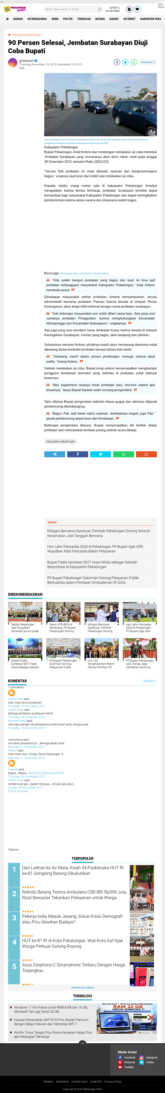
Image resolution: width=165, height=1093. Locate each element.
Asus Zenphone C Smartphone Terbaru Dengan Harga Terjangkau (73, 967)
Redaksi (48, 1081)
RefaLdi (13, 750)
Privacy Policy (113, 1081)
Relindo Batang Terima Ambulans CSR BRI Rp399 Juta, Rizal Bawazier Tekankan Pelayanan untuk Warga (74, 895)
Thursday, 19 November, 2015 (26, 706)
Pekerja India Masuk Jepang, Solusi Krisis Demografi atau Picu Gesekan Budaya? (72, 919)
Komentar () (148, 62)
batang (100, 18)
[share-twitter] (125, 62)
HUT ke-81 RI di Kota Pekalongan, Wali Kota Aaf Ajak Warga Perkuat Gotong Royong (72, 943)
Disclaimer (62, 1081)
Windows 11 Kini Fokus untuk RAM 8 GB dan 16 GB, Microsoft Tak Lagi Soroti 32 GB (51, 1010)
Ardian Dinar (16, 709)
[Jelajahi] (160, 5)
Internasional (37, 18)
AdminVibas (15, 699)
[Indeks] (129, 9)
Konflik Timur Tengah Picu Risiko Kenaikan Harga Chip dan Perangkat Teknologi (53, 1035)
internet (130, 18)
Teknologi (84, 18)
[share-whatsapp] (134, 62)
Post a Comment (18, 791)
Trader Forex (16, 780)
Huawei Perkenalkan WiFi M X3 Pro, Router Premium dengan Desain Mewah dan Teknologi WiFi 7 (51, 1022)
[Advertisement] (24, 133)
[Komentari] (146, 454)
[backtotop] (82, 1044)
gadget (114, 18)
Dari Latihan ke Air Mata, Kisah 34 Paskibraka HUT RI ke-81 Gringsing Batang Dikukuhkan (73, 870)
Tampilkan (148, 681)
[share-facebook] (117, 62)
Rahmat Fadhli (17, 720)
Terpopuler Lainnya (82, 987)
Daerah (18, 18)
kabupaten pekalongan (27, 34)
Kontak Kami (79, 1081)
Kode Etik (96, 1081)
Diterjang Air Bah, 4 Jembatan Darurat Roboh (84, 273)
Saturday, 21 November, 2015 (26, 746)
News (55, 18)
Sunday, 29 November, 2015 (25, 787)
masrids (13, 769)
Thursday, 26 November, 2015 (26, 776)
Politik (68, 18)
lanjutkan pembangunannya (46, 773)
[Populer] (137, 9)
